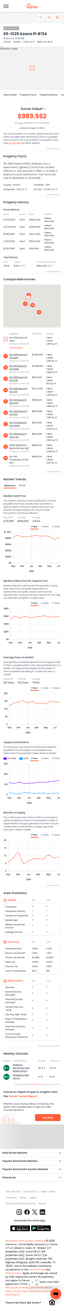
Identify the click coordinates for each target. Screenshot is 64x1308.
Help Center (48, 1191)
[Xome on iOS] (20, 1228)
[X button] (35, 1212)
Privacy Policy (13, 1273)
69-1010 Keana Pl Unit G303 (18, 424)
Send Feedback (32, 1140)
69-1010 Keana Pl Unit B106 (18, 368)
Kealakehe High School (21, 1077)
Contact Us (31, 1191)
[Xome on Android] (41, 1228)
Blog (23, 1197)
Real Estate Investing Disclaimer (24, 1287)
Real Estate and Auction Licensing (25, 1240)
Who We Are (13, 1191)
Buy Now (48, 1117)
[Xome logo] (32, 5)
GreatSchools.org (34, 1084)
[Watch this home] (40, 17)
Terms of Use (37, 1269)
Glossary (11, 1197)
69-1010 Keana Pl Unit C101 (18, 435)
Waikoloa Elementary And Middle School (21, 1067)
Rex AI (42, 1203)
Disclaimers (14, 143)
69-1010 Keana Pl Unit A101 (18, 401)
